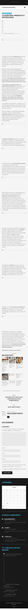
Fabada (10, 390)
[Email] (8, 417)
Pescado (13, 390)
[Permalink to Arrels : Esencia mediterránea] (8, 519)
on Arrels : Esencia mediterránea (10, 520)
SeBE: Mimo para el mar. (11, 590)
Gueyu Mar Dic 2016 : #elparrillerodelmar (19, 366)
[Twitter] (16, 4)
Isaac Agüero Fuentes (9, 33)
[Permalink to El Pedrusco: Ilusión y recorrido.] (3, 537)
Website (3, 459)
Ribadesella (18, 390)
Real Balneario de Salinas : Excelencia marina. (19, 383)
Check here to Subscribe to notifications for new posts (14, 469)
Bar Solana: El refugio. (11, 594)
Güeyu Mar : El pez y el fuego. (12, 382)
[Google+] (11, 4)
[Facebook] (9, 4)
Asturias (3, 13)
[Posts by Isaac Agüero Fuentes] (3, 27)
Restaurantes (8, 13)
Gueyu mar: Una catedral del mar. (11, 366)
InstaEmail (14, 353)
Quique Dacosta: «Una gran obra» (14, 554)
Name (3, 447)
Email (3, 453)
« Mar (3, 508)
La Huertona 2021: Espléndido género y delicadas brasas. (4, 368)
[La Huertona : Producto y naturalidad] (14, 46)
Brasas (7, 390)
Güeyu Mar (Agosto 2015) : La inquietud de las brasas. (5, 383)
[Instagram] (13, 4)
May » (7, 508)
